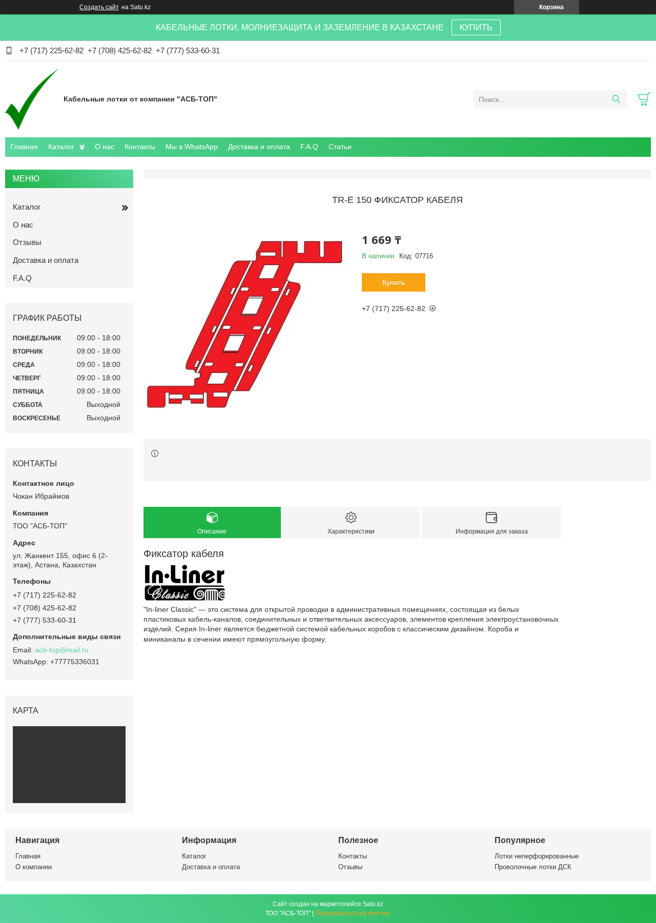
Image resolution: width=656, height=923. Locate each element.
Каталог (61, 146)
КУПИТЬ (476, 27)
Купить (393, 282)
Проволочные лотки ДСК (533, 867)
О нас (104, 146)
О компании (33, 867)
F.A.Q (309, 146)
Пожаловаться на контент (353, 913)
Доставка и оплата (259, 146)
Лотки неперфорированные (537, 856)
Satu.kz (373, 904)
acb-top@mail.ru (62, 650)
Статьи (340, 146)
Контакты (140, 146)
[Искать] (615, 99)
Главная (24, 146)
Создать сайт (99, 7)
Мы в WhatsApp (192, 146)
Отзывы (27, 242)
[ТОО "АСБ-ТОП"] (31, 99)
